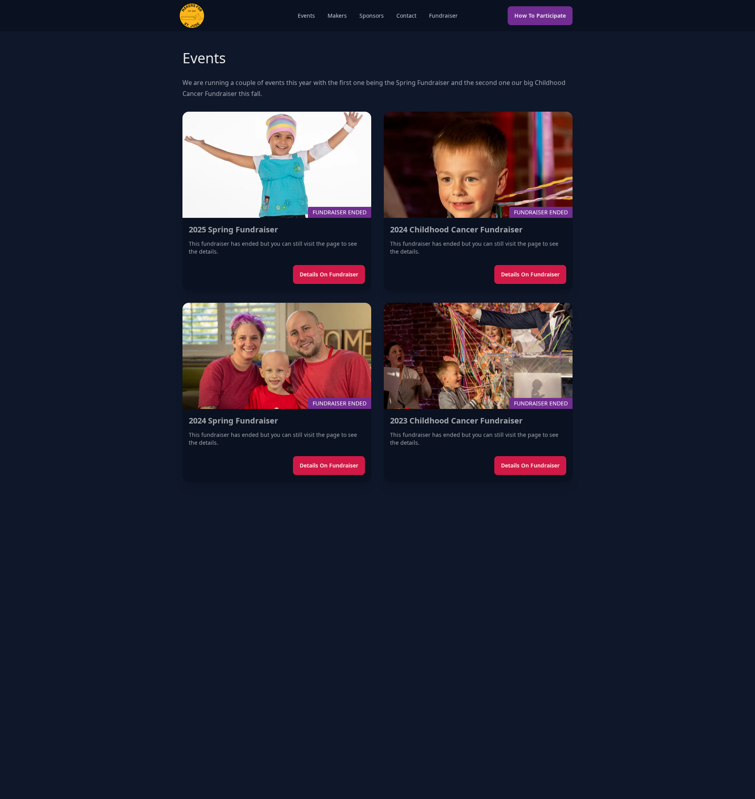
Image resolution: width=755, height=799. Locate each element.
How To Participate (540, 15)
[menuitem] (306, 16)
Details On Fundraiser (329, 274)
